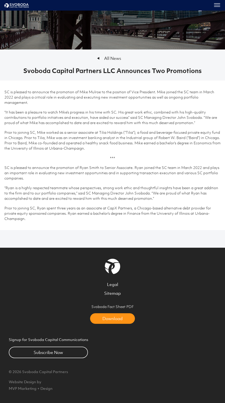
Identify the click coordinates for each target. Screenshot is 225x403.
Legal (112, 284)
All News (112, 58)
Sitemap (112, 293)
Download (112, 318)
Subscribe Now (48, 352)
